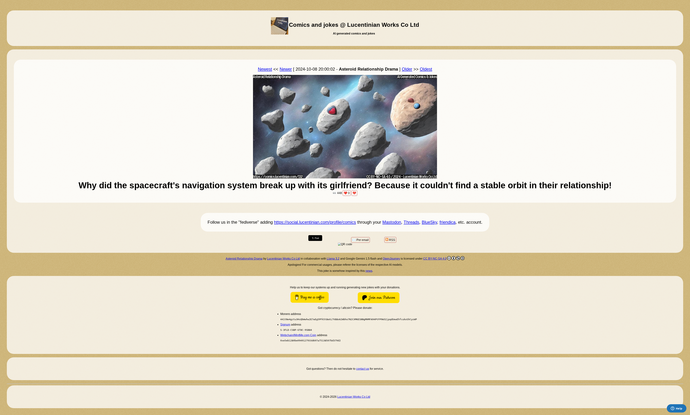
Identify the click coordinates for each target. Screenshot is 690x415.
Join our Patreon (382, 297)
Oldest (426, 69)
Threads (411, 222)
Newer (286, 69)
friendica (448, 222)
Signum (285, 324)
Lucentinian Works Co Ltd (283, 258)
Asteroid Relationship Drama (244, 258)
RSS (391, 239)
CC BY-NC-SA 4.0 (435, 258)
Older (407, 69)
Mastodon (391, 222)
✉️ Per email (360, 239)
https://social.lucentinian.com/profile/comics (315, 222)
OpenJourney (391, 258)
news (368, 270)
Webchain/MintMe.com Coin (298, 335)
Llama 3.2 (333, 258)
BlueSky (429, 222)
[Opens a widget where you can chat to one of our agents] (676, 408)
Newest (265, 69)
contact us (362, 368)
